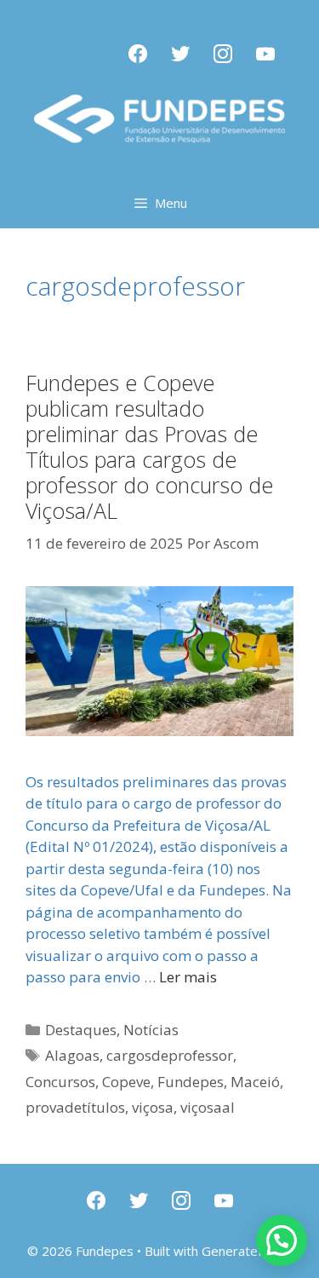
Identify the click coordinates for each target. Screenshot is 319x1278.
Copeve (126, 1081)
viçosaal (207, 1107)
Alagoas (72, 1055)
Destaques (81, 1029)
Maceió (255, 1081)
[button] (281, 1240)
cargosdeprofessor (169, 1055)
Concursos (60, 1081)
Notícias (151, 1029)
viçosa (153, 1107)
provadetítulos (75, 1107)
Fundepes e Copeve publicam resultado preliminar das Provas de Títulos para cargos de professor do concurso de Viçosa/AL (149, 446)
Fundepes (190, 1081)
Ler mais (188, 977)
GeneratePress (247, 1250)
